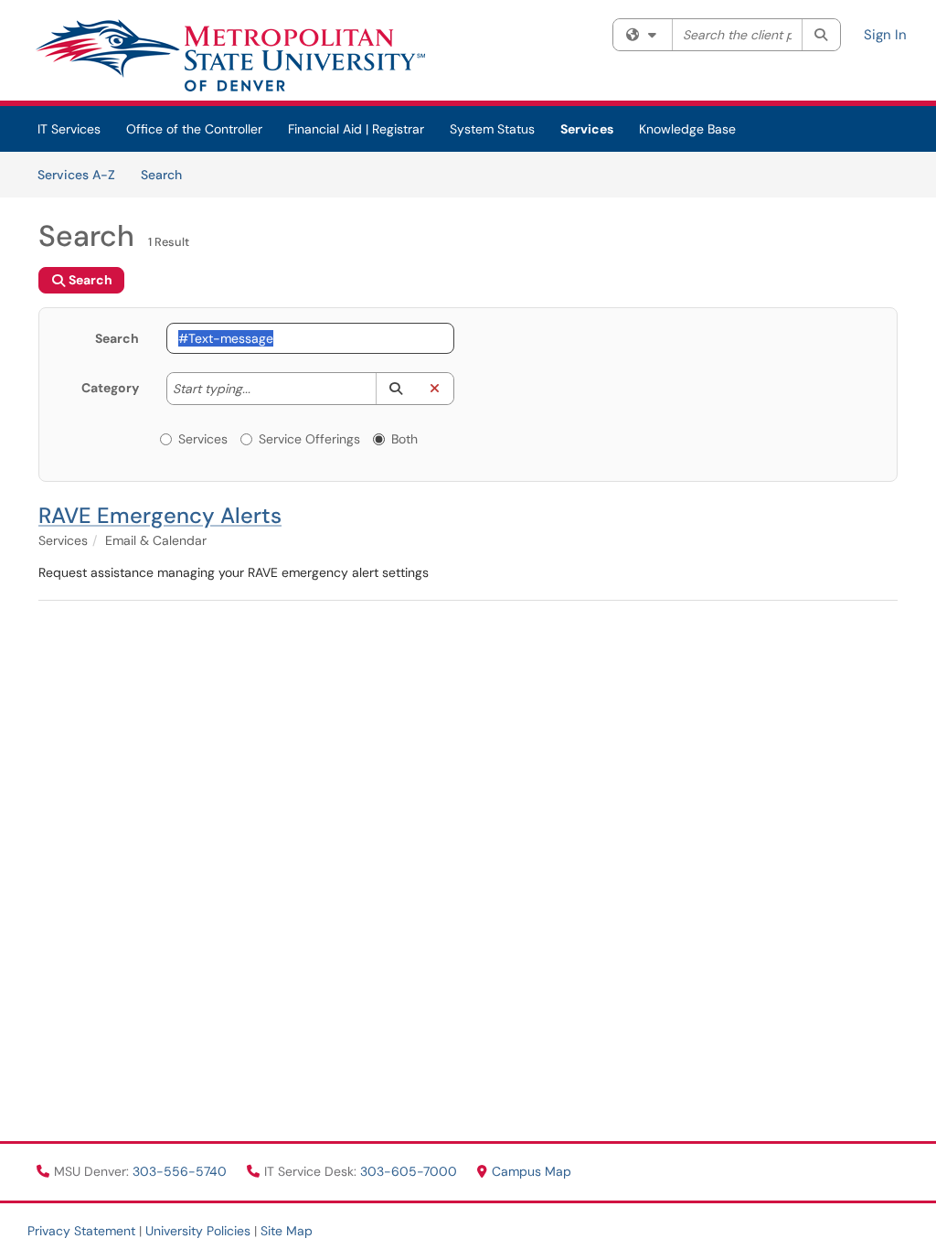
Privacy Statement (81, 1230)
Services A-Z (76, 174)
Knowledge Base (687, 129)
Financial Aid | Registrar (356, 129)
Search (168, 174)
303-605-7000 (410, 1171)
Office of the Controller (194, 129)
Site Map (287, 1230)
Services (586, 129)
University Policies (197, 1230)
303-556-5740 (181, 1171)
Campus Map (531, 1171)
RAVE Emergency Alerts (160, 515)
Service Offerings (309, 439)
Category (110, 387)
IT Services (69, 129)
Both (404, 439)
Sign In (885, 35)
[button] (395, 388)
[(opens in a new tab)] (229, 54)
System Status (492, 129)
